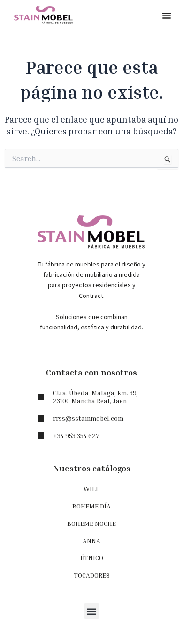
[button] (167, 15)
